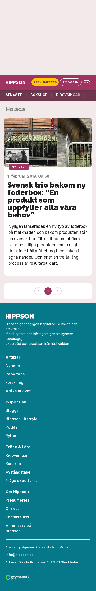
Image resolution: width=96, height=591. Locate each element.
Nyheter (19, 166)
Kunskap (13, 463)
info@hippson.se (20, 555)
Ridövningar (16, 455)
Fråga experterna (22, 480)
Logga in (71, 82)
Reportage (15, 374)
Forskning (15, 382)
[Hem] (16, 82)
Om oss (12, 508)
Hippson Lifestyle (22, 419)
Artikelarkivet (18, 390)
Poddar (12, 427)
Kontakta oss (17, 517)
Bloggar (13, 410)
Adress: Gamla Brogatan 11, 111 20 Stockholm (42, 562)
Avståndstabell (19, 472)
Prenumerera (45, 82)
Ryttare (12, 435)
